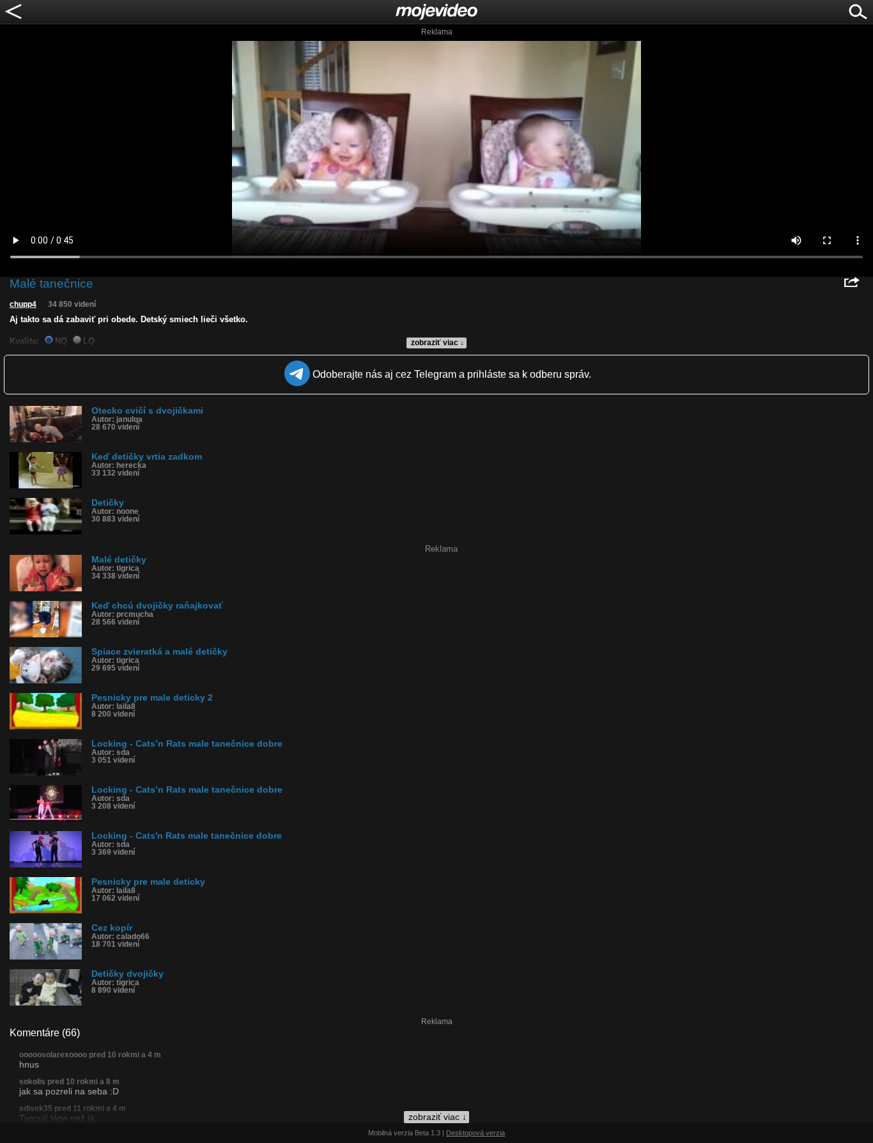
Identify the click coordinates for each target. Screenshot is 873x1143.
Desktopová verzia (475, 1133)
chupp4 (23, 304)
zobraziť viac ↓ (437, 342)
